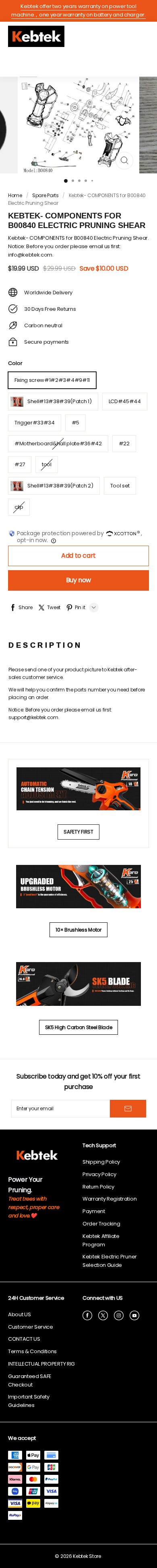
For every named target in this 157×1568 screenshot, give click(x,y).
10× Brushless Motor (78, 929)
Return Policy (98, 1187)
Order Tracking (101, 1223)
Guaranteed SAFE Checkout (30, 1380)
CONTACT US (24, 1339)
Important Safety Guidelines (29, 1401)
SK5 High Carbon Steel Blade (78, 1027)
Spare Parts (45, 195)
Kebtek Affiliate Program (101, 1240)
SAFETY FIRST (78, 831)
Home (15, 195)
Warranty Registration (109, 1199)
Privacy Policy (99, 1174)
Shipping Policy (101, 1162)
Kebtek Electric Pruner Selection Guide (110, 1261)
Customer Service (30, 1327)
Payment (94, 1211)
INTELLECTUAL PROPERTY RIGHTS (46, 1364)
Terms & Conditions (32, 1351)
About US (19, 1314)
